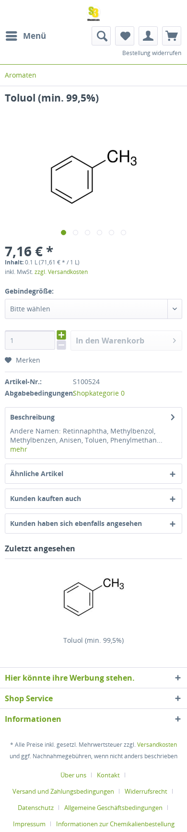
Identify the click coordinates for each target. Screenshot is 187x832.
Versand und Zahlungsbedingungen (63, 791)
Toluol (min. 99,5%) (93, 640)
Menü (34, 35)
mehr (18, 449)
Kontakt (108, 775)
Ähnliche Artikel (36, 473)
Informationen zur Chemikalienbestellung (115, 824)
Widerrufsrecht (146, 791)
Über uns (73, 775)
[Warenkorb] (171, 36)
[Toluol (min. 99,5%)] (93, 597)
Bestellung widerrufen (151, 53)
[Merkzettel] (124, 36)
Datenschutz (36, 807)
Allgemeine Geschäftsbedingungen (113, 807)
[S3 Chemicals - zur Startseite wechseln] (93, 13)
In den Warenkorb (110, 340)
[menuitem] (25, 36)
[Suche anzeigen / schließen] (101, 36)
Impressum (29, 824)
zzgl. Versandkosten (61, 272)
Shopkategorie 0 (99, 393)
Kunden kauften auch (45, 498)
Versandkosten (157, 745)
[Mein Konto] (148, 36)
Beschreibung (32, 417)
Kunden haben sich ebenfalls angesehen (76, 523)
